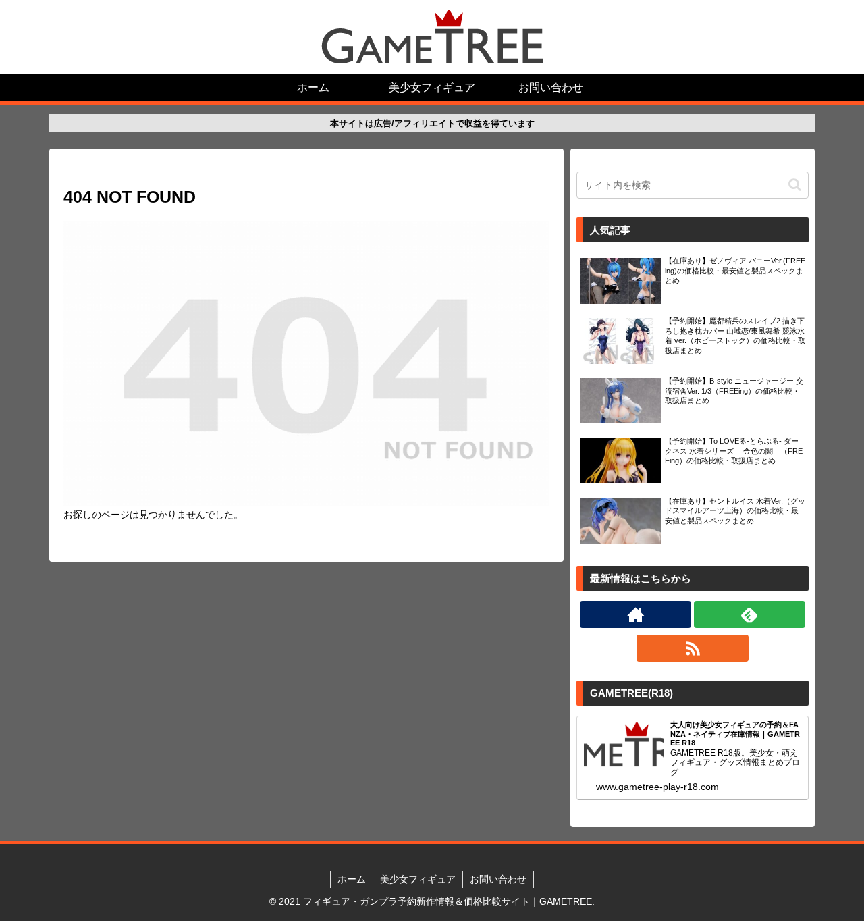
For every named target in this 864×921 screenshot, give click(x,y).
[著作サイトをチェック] (635, 614)
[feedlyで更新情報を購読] (749, 614)
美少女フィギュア (418, 879)
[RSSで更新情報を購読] (692, 648)
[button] (795, 184)
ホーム (352, 879)
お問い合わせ (498, 879)
